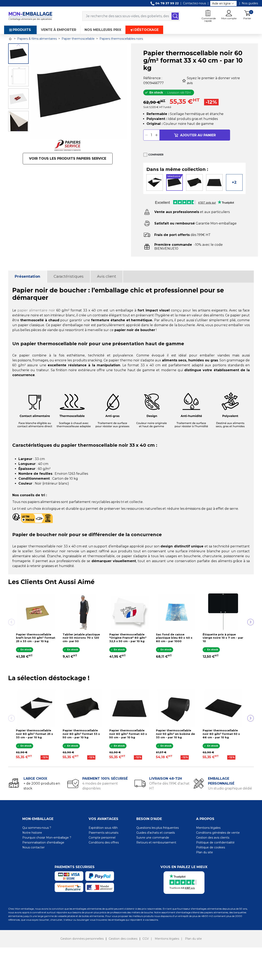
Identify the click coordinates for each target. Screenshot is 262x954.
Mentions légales (208, 827)
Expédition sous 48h (103, 827)
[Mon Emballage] (30, 16)
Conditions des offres (104, 842)
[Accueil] (10, 39)
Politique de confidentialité (215, 842)
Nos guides (250, 3)
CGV (145, 938)
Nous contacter (33, 847)
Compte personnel (102, 837)
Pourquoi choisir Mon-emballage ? (46, 837)
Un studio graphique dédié (230, 788)
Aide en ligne (221, 3)
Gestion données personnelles (82, 938)
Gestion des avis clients (212, 837)
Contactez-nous (194, 3)
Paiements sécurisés (103, 832)
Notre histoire (32, 832)
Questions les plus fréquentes (157, 827)
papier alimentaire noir (36, 310)
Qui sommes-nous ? (36, 827)
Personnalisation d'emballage (43, 842)
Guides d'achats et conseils (155, 832)
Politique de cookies (210, 847)
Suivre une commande (152, 837)
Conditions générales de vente (218, 832)
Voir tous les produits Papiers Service (67, 158)
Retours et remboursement (156, 842)
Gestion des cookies (123, 938)
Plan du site (204, 852)
